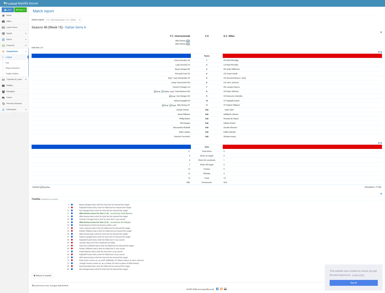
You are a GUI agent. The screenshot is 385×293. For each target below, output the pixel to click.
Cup (7, 62)
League (9, 57)
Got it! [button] (354, 283)
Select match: (38, 19)
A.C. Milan (229, 35)
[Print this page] (225, 289)
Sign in (21, 9)
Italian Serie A (75, 27)
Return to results (43, 275)
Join (9, 9)
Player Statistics (13, 68)
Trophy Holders (12, 73)
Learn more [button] (358, 275)
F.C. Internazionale (180, 35)
